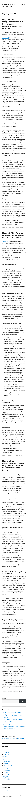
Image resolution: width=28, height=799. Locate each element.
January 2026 (6, 761)
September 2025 (7, 769)
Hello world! (20, 738)
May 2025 (6, 776)
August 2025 (6, 770)
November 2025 (7, 765)
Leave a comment (19, 227)
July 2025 (5, 772)
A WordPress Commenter (8, 738)
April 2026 (6, 756)
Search (4, 698)
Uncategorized (7, 790)
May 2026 (6, 754)
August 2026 (6, 749)
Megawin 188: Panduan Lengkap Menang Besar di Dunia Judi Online (13, 235)
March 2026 (6, 758)
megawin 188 (5, 37)
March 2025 (6, 779)
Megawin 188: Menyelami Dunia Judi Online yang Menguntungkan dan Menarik (12, 24)
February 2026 (7, 759)
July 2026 (5, 750)
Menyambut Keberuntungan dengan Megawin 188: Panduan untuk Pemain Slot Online (13, 465)
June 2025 (6, 774)
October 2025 (6, 767)
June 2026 (6, 752)
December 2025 (7, 763)
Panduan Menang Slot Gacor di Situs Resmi (11, 795)
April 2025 (6, 778)
